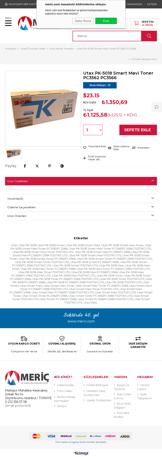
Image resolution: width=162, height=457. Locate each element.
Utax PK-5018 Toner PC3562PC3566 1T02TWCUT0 (65, 279)
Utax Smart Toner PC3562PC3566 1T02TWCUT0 (100, 295)
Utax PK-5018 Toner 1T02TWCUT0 (122, 279)
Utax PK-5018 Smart (51, 245)
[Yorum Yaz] (156, 107)
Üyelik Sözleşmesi (98, 400)
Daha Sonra (83, 21)
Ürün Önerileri (16, 216)
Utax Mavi (90, 302)
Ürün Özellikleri (17, 181)
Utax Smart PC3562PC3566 (58, 299)
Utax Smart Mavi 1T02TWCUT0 (115, 292)
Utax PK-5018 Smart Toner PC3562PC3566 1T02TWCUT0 (114, 258)
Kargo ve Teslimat (121, 387)
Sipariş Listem (143, 387)
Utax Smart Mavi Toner (59, 285)
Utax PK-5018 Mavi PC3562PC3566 (94, 272)
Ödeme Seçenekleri (21, 207)
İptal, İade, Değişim (122, 405)
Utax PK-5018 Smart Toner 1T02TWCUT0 (42, 262)
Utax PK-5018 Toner (110, 275)
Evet (106, 21)
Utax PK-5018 (27, 245)
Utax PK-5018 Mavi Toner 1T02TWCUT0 (44, 272)
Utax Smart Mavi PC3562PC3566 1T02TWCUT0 (63, 292)
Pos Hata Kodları (121, 414)
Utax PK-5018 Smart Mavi (83, 245)
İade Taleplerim (144, 396)
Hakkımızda (65, 385)
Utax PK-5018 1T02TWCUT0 (123, 282)
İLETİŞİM (152, 4)
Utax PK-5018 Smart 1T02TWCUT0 (75, 265)
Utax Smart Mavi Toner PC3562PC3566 (102, 285)
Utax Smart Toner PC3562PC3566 (45, 295)
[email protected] (18, 406)
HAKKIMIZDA (134, 4)
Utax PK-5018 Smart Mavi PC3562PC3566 (102, 252)
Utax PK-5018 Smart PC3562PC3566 (94, 262)
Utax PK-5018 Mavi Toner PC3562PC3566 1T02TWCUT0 (113, 268)
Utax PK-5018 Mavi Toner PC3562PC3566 (48, 268)
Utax (14, 245)
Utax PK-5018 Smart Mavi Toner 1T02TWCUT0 (43, 252)
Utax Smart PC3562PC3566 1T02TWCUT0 (105, 299)
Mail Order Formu (122, 396)
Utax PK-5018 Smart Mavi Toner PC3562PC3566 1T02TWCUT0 (110, 248)
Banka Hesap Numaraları (65, 398)
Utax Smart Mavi (31, 285)
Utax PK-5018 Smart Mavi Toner (122, 245)
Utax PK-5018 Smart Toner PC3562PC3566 (47, 258)
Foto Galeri (64, 391)
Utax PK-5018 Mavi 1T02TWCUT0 (73, 275)
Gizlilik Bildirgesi (97, 385)
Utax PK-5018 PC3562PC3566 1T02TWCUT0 (75, 282)
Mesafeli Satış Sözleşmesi (94, 393)
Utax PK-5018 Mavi (111, 265)
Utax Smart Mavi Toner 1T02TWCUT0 (93, 289)
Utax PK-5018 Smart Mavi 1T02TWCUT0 (95, 255)
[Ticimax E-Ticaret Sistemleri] (81, 454)
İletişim (62, 406)
